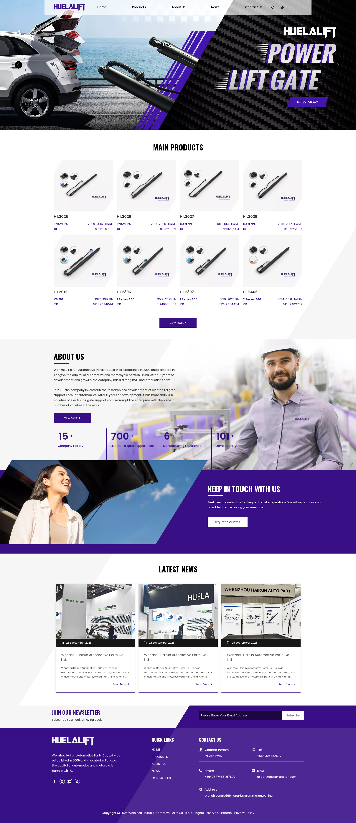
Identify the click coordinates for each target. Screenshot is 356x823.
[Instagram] (62, 781)
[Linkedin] (69, 781)
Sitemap (226, 813)
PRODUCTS (160, 757)
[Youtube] (77, 781)
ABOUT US (159, 764)
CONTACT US (161, 778)
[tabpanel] (95, 638)
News (215, 7)
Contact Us (253, 7)
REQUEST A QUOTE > (227, 522)
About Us (178, 7)
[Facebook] (54, 781)
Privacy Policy (244, 813)
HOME (156, 749)
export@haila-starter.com (276, 777)
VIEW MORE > (178, 323)
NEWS (156, 771)
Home (101, 7)
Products (139, 7)
